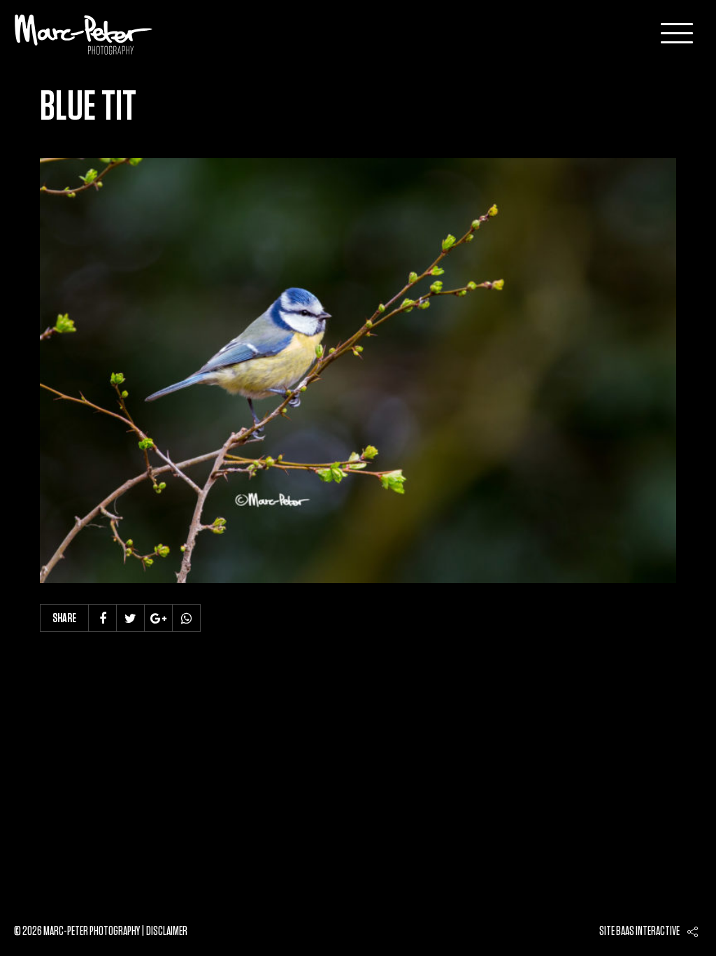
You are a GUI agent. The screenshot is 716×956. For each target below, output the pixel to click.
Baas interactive (648, 931)
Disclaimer (166, 931)
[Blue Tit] (358, 370)
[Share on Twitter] (131, 618)
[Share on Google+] (159, 618)
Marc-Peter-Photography (84, 34)
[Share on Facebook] (103, 618)
